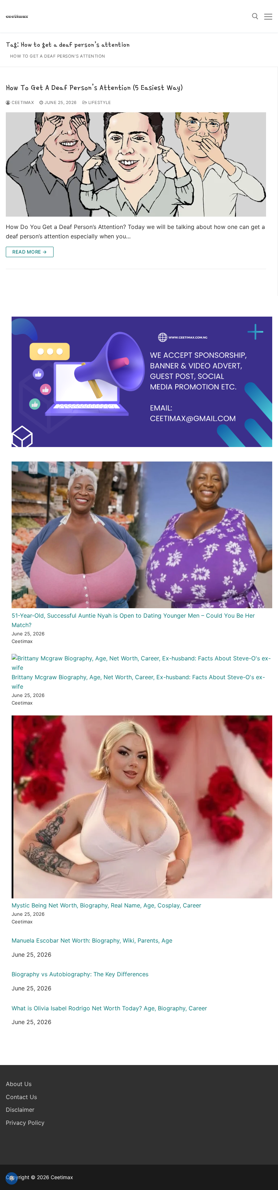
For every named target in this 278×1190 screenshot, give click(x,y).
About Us (18, 1083)
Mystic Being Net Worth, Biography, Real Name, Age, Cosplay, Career (106, 905)
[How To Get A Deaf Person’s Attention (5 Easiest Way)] (136, 164)
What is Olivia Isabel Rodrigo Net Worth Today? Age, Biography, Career (109, 1008)
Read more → (29, 252)
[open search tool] (255, 16)
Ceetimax (22, 102)
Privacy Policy (25, 1122)
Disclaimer (20, 1109)
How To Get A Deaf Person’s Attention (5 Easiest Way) (94, 87)
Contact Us (21, 1097)
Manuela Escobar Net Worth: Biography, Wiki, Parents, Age (92, 940)
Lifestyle (99, 102)
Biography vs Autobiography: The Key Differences (80, 974)
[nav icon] (268, 16)
